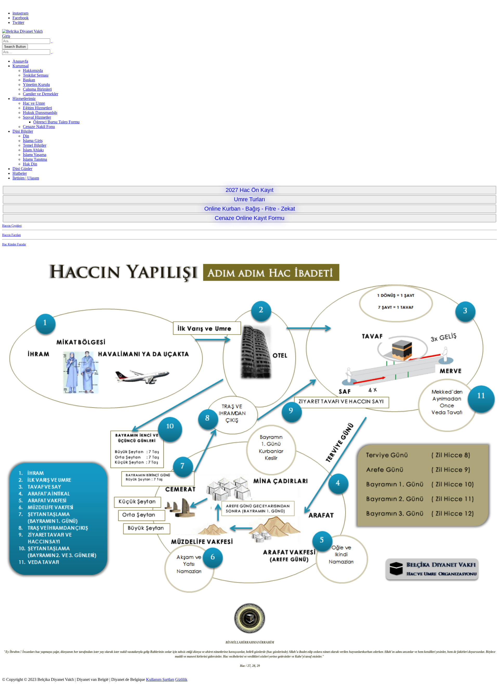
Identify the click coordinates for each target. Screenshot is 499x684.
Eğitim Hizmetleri (37, 108)
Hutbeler (19, 173)
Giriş (6, 36)
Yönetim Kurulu (36, 84)
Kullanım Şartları (160, 679)
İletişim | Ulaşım (25, 178)
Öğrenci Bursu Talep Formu (56, 122)
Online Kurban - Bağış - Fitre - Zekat (249, 208)
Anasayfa (20, 61)
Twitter (18, 22)
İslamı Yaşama (34, 154)
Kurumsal (20, 66)
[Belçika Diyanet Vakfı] (22, 31)
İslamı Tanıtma (35, 159)
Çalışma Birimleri (37, 89)
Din (26, 136)
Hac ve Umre (34, 103)
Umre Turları (249, 199)
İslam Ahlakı (33, 150)
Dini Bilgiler (22, 131)
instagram (20, 13)
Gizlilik (181, 679)
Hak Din (30, 164)
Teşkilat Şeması (35, 75)
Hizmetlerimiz (24, 98)
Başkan (29, 80)
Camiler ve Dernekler (40, 94)
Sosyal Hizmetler (37, 117)
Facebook (20, 18)
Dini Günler (22, 168)
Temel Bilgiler (34, 145)
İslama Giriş (33, 140)
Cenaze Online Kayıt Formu (249, 218)
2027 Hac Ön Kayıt (249, 190)
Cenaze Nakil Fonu (39, 126)
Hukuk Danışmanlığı (40, 112)
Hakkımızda (33, 70)
